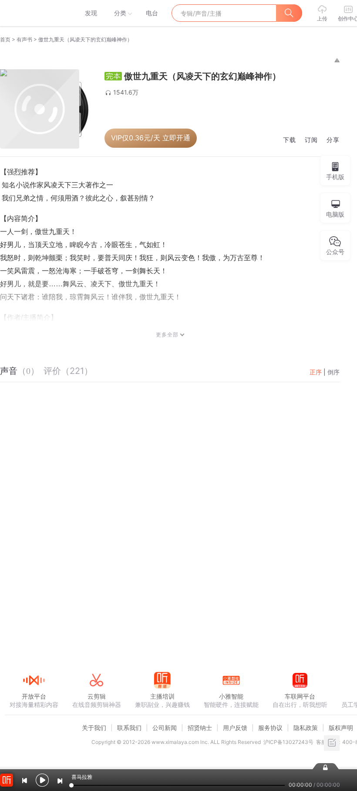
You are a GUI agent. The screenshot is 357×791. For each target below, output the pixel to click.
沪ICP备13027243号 (288, 742)
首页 (5, 39)
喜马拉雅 (33, 13)
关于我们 (94, 727)
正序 (316, 372)
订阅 (311, 140)
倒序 (333, 372)
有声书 (24, 39)
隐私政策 (305, 727)
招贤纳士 (200, 727)
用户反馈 (235, 727)
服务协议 (270, 727)
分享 (333, 140)
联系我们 (129, 727)
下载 (289, 140)
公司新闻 (164, 727)
